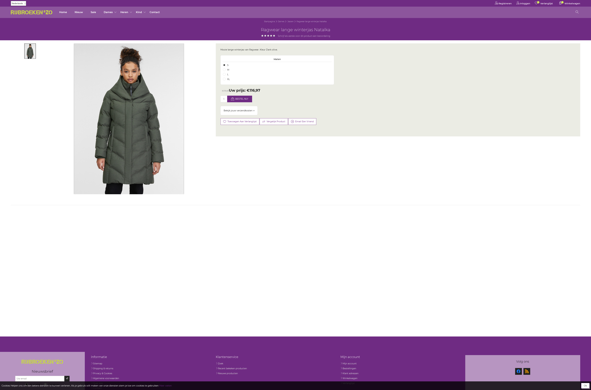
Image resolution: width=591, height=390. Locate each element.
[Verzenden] (67, 378)
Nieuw (79, 12)
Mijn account (350, 363)
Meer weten (165, 385)
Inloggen (524, 3)
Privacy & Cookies (102, 373)
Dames (108, 12)
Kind (139, 12)
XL (228, 79)
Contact (155, 12)
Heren (124, 12)
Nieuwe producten (228, 373)
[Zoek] (577, 12)
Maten (277, 59)
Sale (93, 12)
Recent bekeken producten (232, 368)
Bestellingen (349, 368)
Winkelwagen (350, 378)
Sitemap (97, 363)
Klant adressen (350, 373)
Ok (585, 385)
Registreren (505, 3)
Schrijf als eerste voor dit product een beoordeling (304, 36)
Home (63, 12)
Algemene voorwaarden (106, 378)
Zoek (220, 363)
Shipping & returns (103, 368)
